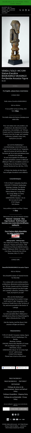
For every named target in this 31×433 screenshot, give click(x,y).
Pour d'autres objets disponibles (16, 231)
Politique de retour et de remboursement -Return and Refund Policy (15, 389)
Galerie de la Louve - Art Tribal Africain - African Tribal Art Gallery (8, 10)
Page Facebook (9, 221)
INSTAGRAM (15, 384)
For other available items (15, 233)
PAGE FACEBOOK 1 (15, 378)
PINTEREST (23, 381)
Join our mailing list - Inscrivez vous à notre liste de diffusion (15, 404)
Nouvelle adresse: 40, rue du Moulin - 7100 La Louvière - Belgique (16, 2)
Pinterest (9, 218)
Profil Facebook (21, 221)
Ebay (17, 111)
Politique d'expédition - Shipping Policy (15, 394)
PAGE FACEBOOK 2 (10, 381)
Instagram (16, 218)
